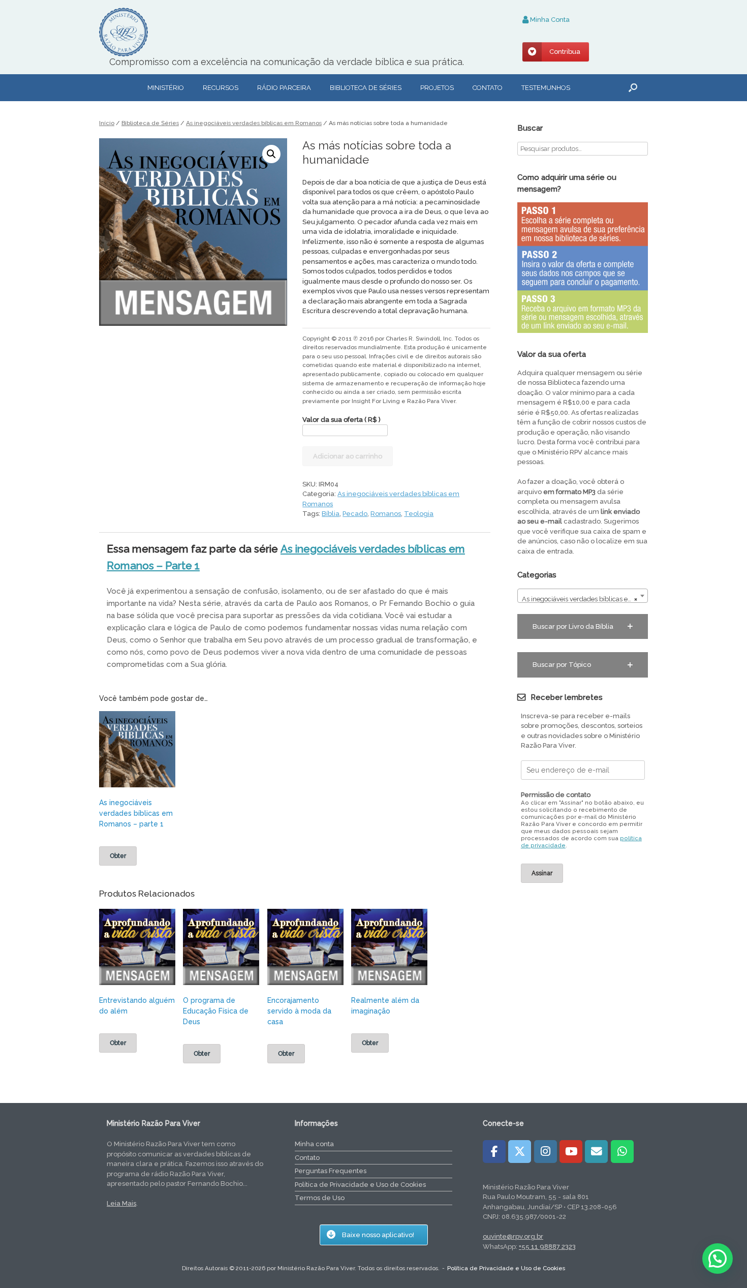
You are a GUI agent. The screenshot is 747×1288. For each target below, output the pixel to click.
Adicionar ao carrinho (347, 456)
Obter (118, 856)
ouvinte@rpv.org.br (513, 1236)
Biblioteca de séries (365, 87)
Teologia (418, 513)
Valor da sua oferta (341, 419)
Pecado (355, 513)
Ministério (165, 87)
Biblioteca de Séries (150, 123)
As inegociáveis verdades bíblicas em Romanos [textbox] (584, 599)
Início (106, 123)
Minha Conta (549, 19)
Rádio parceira (284, 87)
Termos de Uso (320, 1198)
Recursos (220, 87)
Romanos (385, 513)
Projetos (437, 87)
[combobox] (582, 596)
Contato (488, 87)
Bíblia (330, 513)
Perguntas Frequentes (330, 1171)
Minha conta (314, 1144)
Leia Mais (121, 1203)
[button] (633, 87)
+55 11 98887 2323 (547, 1246)
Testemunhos (545, 87)
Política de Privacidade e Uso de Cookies (360, 1184)
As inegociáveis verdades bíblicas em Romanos (254, 123)
